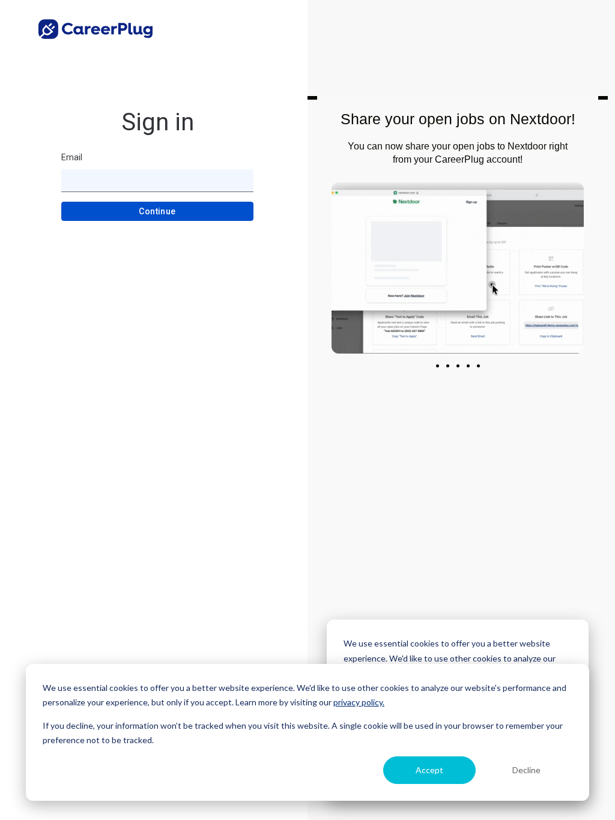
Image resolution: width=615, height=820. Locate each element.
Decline (526, 770)
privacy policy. (358, 702)
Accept (429, 770)
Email (71, 157)
